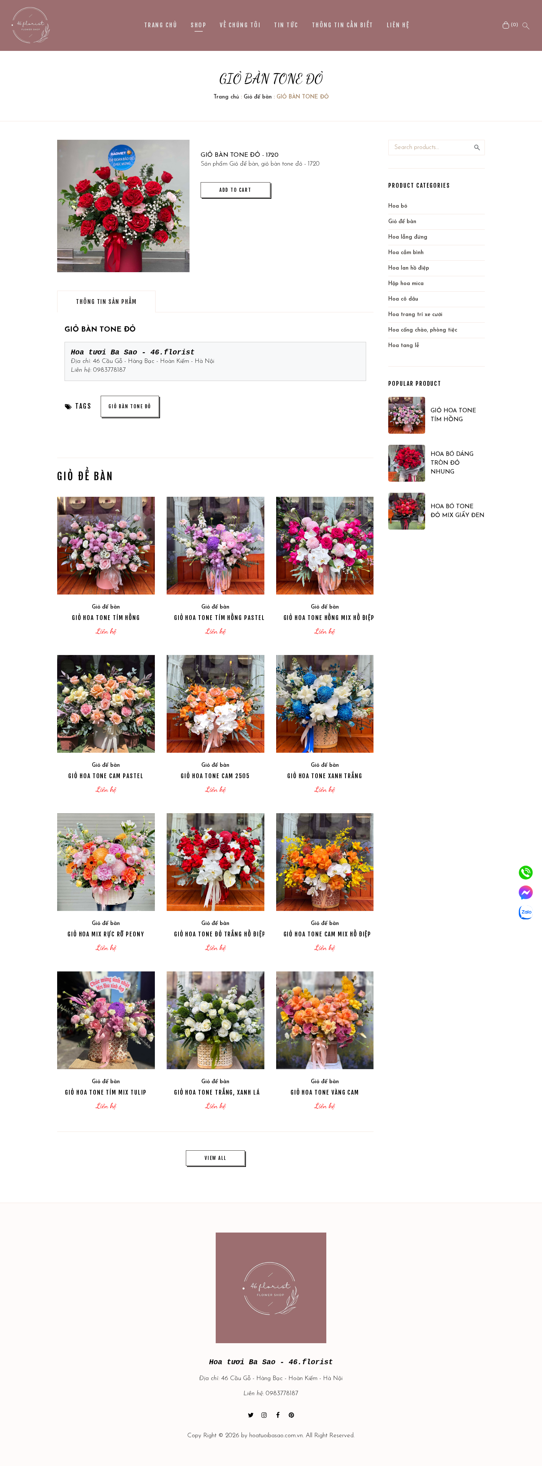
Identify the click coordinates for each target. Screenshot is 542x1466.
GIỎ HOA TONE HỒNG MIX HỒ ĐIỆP (329, 617)
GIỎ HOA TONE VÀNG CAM (325, 1092)
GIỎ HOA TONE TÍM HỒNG (106, 617)
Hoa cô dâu (403, 299)
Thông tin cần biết (343, 25)
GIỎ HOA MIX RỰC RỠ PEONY (106, 934)
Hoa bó (397, 206)
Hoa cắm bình (406, 253)
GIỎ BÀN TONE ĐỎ (129, 406)
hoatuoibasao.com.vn (276, 1435)
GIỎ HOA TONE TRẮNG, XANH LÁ (217, 1092)
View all (215, 1158)
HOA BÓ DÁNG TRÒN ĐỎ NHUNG (452, 463)
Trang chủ (160, 25)
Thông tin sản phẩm (106, 301)
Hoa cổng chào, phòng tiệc (422, 330)
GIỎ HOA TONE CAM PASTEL (105, 776)
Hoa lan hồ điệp (408, 268)
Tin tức (286, 25)
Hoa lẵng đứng (407, 237)
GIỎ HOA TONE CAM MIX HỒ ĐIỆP (328, 934)
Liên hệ (398, 25)
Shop (198, 25)
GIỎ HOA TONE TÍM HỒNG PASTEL (219, 617)
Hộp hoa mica (406, 284)
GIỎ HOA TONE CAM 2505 (215, 776)
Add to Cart (235, 190)
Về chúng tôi (240, 25)
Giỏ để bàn (258, 97)
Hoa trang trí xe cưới (415, 315)
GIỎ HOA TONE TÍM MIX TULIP (106, 1092)
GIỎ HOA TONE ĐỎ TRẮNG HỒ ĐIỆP (220, 934)
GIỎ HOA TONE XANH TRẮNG (324, 776)
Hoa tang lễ (403, 346)
